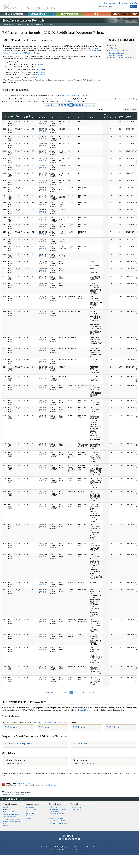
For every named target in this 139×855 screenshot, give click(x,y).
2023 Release (45, 727)
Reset (134, 109)
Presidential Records (9, 817)
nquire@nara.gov (16, 763)
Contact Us (133, 3)
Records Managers (31, 816)
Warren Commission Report (118, 50)
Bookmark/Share (122, 3)
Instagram (66, 839)
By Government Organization (12, 812)
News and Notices (76, 807)
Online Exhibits (7, 826)
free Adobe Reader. (24, 783)
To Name (71, 118)
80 (74, 105)
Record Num (10, 117)
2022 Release (79, 727)
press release (35, 62)
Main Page (112, 45)
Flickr (79, 839)
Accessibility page (50, 785)
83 (83, 105)
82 (80, 105)
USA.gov (95, 847)
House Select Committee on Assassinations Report (118, 54)
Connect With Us (69, 836)
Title (92, 118)
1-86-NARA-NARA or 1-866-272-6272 (69, 852)
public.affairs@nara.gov (85, 763)
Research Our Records (14, 14)
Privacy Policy (61, 847)
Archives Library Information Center (11, 822)
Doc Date (42, 118)
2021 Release (113, 727)
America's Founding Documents (125, 14)
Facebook (60, 839)
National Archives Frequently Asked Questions (57, 810)
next (89, 105)
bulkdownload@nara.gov (83, 710)
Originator (114, 118)
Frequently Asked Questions (19, 743)
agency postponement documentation (46, 722)
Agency (35, 118)
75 (59, 105)
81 (77, 105)
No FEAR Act (88, 847)
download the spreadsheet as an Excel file (73, 95)
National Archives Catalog (11, 814)
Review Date (128, 117)
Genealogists (30, 807)
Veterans (28, 818)
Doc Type (52, 118)
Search (133, 7)
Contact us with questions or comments (13, 794)
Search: (99, 109)
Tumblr (69, 839)
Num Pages (106, 115)
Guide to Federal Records (56, 813)
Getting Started (53, 807)
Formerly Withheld (27, 117)
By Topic (5, 807)
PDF (41, 123)
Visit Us (97, 14)
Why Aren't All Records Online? (58, 821)
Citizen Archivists (109, 3)
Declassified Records (55, 816)
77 (65, 105)
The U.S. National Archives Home (29, 6)
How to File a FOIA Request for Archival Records (58, 824)
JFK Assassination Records (31, 24)
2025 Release (11, 727)
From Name (82, 118)
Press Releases (80, 743)
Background (113, 48)
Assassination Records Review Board (121, 58)
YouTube (73, 839)
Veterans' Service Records (41, 14)
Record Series (121, 117)
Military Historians (31, 809)
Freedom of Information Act (75, 847)
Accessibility (52, 847)
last (93, 105)
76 (62, 105)
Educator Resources (69, 14)
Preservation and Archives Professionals (34, 812)
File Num (62, 118)
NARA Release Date (17, 116)
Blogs (76, 839)
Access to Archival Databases (12, 819)
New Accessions (76, 809)
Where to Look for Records (57, 818)
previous (51, 105)
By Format (6, 809)
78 (68, 105)
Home (5, 24)
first (45, 105)
